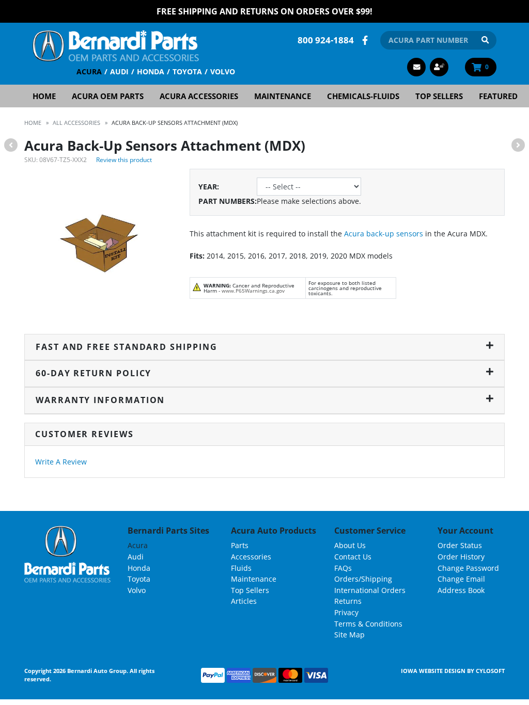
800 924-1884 (326, 40)
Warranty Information (100, 400)
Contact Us (352, 557)
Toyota (187, 71)
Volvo (222, 71)
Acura (89, 71)
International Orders (370, 590)
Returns (348, 601)
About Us (350, 545)
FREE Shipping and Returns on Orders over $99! (264, 11)
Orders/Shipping (363, 579)
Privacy (346, 612)
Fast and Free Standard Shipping (126, 346)
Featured (498, 96)
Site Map (349, 634)
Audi (119, 71)
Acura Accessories (199, 96)
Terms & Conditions (368, 624)
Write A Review (61, 462)
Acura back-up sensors (383, 233)
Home (44, 96)
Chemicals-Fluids (363, 96)
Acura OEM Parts (108, 96)
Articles (244, 601)
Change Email (461, 579)
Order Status (460, 545)
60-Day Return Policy (93, 373)
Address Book (461, 590)
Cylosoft (490, 671)
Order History (461, 557)
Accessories (251, 557)
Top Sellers (439, 96)
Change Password (468, 568)
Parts (239, 545)
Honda (150, 71)
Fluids (241, 568)
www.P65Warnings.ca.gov (253, 290)
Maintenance (282, 96)
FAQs (343, 568)
